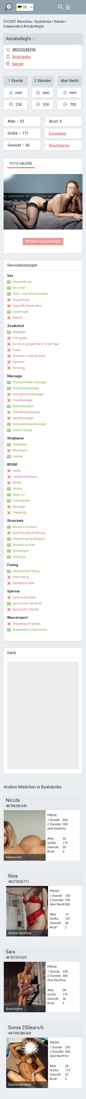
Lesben (18, 456)
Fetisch (18, 317)
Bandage (19, 506)
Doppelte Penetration (27, 305)
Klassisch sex (22, 282)
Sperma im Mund (24, 597)
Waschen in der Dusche (29, 356)
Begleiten (19, 332)
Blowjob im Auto (24, 545)
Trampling (20, 512)
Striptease (20, 444)
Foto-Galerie (21, 163)
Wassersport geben (26, 623)
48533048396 (24, 49)
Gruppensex (21, 299)
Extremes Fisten (23, 583)
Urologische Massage (28, 394)
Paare (16, 350)
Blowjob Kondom (25, 527)
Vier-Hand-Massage (26, 412)
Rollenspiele (21, 500)
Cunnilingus (21, 550)
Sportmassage (23, 418)
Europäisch (57, 133)
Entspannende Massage (29, 424)
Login (69, 5)
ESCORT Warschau (18, 21)
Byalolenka (43, 21)
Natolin (59, 21)
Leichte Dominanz (25, 476)
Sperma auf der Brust (27, 603)
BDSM (17, 482)
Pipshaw (18, 362)
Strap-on (19, 494)
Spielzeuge (20, 311)
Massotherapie (23, 406)
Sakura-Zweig (22, 430)
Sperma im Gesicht (26, 609)
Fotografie (20, 338)
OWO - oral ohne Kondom (30, 293)
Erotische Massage (26, 388)
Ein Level (19, 288)
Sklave (17, 488)
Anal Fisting (21, 577)
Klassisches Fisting (26, 571)
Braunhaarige (59, 145)
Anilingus (19, 556)
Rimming (19, 368)
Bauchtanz (20, 450)
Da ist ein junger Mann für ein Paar (36, 344)
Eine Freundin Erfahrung (29, 533)
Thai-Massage (22, 400)
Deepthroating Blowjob (29, 539)
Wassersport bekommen (30, 629)
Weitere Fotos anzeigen (43, 241)
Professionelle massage (29, 382)
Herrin (17, 470)
